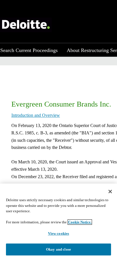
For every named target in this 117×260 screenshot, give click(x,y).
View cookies (58, 233)
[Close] (110, 191)
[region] (58, 222)
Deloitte (26, 25)
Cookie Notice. (79, 222)
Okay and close (58, 249)
